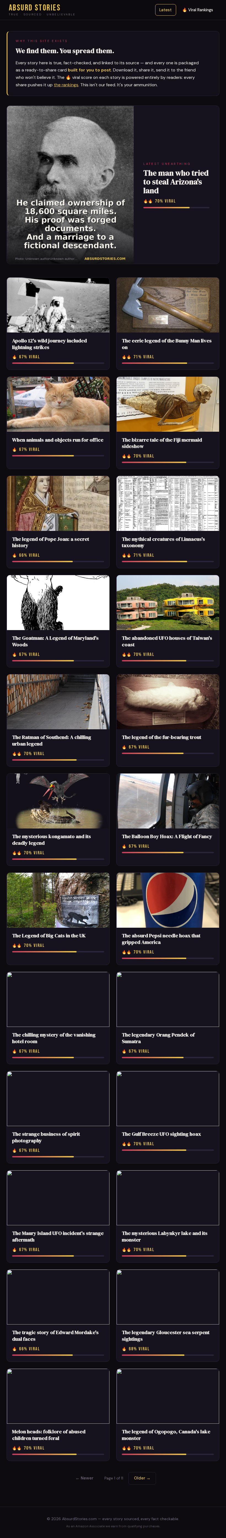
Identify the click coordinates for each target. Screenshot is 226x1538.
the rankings (66, 85)
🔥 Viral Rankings (197, 9)
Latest (165, 9)
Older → (142, 1478)
